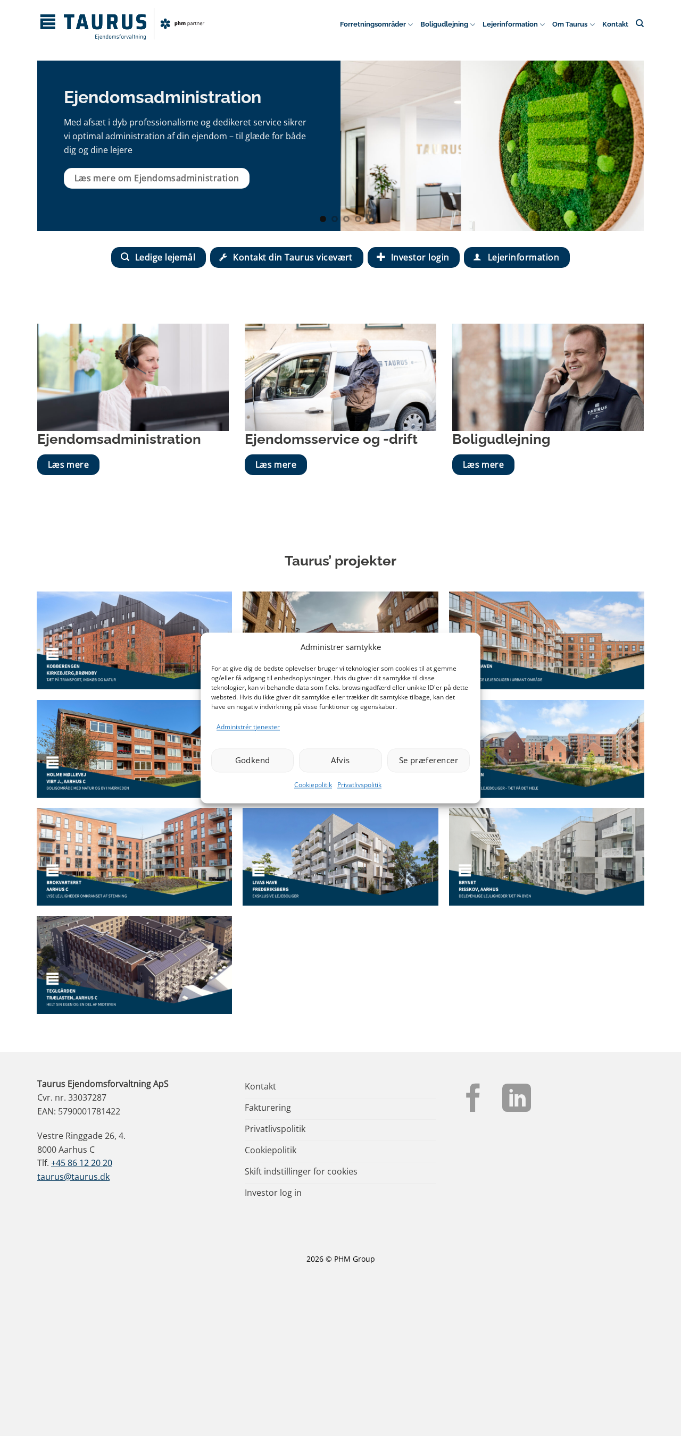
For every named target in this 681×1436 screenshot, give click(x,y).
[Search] (640, 23)
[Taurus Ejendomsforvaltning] (122, 24)
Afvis (340, 760)
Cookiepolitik (313, 784)
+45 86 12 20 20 (81, 1163)
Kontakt (615, 24)
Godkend (252, 760)
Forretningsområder (373, 24)
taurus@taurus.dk (73, 1176)
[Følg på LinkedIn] (516, 1100)
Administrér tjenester (248, 726)
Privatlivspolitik (359, 784)
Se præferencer (428, 760)
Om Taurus (569, 24)
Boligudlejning (444, 24)
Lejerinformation (510, 24)
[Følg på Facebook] (473, 1100)
